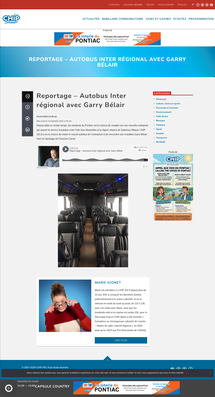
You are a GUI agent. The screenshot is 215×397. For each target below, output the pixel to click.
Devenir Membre (133, 4)
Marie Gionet (108, 282)
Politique (160, 125)
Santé (159, 129)
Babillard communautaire (122, 19)
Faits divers (162, 116)
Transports (161, 137)
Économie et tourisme (167, 108)
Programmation (201, 19)
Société (160, 133)
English (182, 4)
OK (186, 373)
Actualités (91, 19)
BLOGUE (160, 142)
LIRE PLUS (121, 340)
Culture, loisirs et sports (168, 103)
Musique (160, 120)
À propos (114, 4)
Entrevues (161, 99)
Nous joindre (166, 4)
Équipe (150, 4)
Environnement (163, 112)
